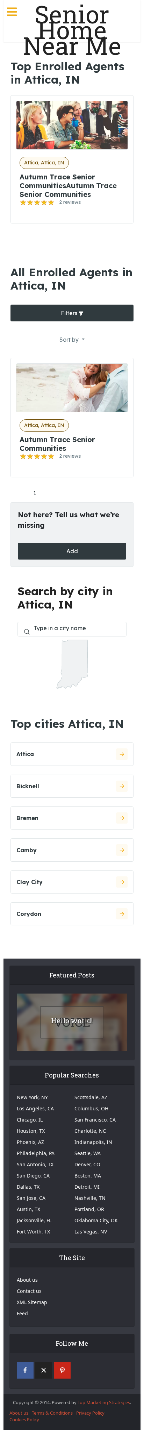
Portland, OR (89, 1209)
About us (27, 1279)
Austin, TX (28, 1209)
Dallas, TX (28, 1186)
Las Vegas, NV (90, 1231)
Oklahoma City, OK (96, 1220)
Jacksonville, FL (34, 1220)
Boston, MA (87, 1175)
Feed (22, 1313)
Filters (70, 313)
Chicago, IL (30, 1119)
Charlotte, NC (90, 1130)
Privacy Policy (90, 1413)
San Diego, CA (33, 1175)
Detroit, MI (87, 1186)
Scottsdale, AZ (90, 1097)
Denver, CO (87, 1164)
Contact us (29, 1291)
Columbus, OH (91, 1108)
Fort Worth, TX (33, 1231)
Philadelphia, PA (36, 1153)
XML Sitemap (32, 1302)
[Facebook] (25, 1370)
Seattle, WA (87, 1153)
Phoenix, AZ (30, 1142)
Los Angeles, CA (35, 1108)
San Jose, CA (31, 1198)
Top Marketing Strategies (104, 1402)
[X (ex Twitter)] (43, 1370)
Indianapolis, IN (93, 1142)
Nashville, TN (90, 1198)
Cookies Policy (24, 1419)
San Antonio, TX (35, 1164)
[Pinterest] (62, 1370)
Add (72, 551)
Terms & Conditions (52, 1413)
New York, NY (32, 1097)
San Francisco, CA (95, 1119)
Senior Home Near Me (72, 30)
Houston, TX (31, 1130)
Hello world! (72, 1020)
